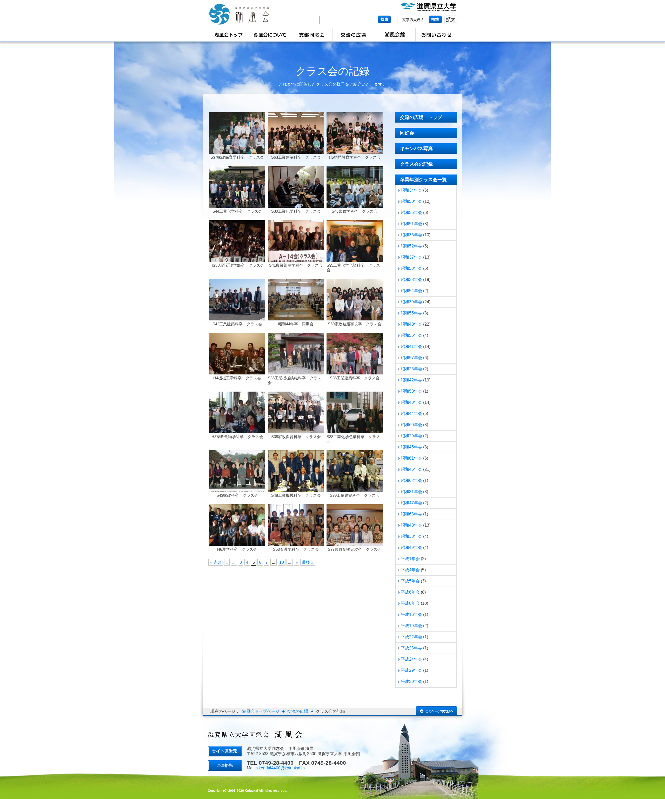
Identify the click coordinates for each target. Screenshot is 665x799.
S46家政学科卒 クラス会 (354, 211)
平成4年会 (410, 570)
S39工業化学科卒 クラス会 (296, 211)
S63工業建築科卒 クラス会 (296, 157)
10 (281, 562)
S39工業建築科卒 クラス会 (355, 495)
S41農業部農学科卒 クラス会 (296, 265)
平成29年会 (411, 670)
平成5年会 (410, 581)
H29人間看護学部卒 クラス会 (237, 265)
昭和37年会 (411, 257)
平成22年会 (411, 637)
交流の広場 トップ (421, 117)
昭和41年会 (411, 346)
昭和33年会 (411, 536)
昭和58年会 (411, 391)
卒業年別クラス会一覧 (423, 179)
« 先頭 (216, 562)
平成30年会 (411, 681)
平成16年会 (411, 614)
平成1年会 (410, 558)
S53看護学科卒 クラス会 (296, 549)
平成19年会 (411, 625)
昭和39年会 (411, 302)
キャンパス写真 (416, 148)
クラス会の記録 (332, 71)
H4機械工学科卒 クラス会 (237, 378)
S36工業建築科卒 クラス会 (355, 378)
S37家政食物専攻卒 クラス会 (354, 549)
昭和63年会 (411, 514)
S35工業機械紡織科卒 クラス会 (294, 380)
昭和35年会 (411, 212)
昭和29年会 (411, 436)
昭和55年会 (411, 313)
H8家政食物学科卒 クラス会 (237, 436)
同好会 (407, 133)
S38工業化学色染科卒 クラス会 (353, 439)
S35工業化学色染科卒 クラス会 (353, 267)
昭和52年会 (411, 246)
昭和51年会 (411, 223)
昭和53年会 (411, 268)
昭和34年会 (411, 190)
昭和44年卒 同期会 (296, 324)
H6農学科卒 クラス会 (237, 549)
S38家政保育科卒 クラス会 (296, 436)
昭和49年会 (411, 547)
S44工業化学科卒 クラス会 (237, 211)
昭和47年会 (411, 503)
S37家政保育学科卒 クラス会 (237, 157)
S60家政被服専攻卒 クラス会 (354, 324)
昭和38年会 (411, 279)
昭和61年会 (411, 458)
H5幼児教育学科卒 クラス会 (355, 157)
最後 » (308, 562)
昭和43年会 (411, 402)
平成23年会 (411, 648)
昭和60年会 (411, 424)
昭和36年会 (411, 235)
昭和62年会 (411, 480)
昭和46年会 (411, 469)
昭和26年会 (411, 369)
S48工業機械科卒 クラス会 (296, 495)
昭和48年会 (411, 525)
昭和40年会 (411, 324)
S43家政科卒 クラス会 (237, 495)
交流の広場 (297, 711)
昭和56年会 (411, 335)
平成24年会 (411, 659)
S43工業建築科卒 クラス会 (237, 324)
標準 (435, 19)
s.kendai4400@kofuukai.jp (280, 768)
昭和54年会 (411, 290)
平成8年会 (410, 603)
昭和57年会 (411, 357)
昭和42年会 (411, 380)
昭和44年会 (411, 413)
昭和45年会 (411, 447)
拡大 (450, 19)
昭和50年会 (411, 201)
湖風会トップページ (261, 711)
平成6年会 (410, 592)
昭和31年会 (411, 491)
